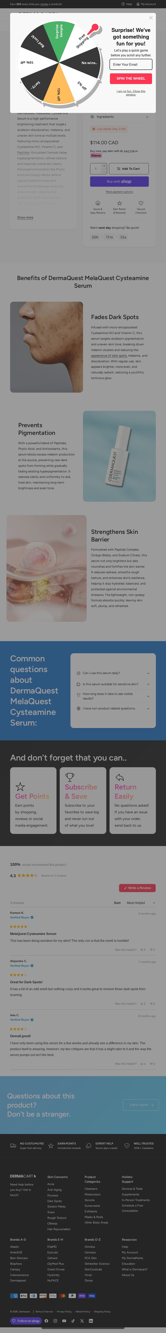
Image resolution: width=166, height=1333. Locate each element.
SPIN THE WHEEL (131, 78)
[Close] (151, 18)
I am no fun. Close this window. (131, 93)
